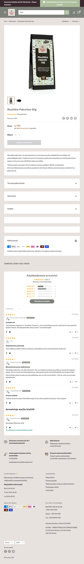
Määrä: (10, 135)
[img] (10, 315)
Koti (5, 21)
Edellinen (65, 21)
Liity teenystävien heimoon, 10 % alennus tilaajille (61, 3)
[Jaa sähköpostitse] (75, 118)
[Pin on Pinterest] (67, 118)
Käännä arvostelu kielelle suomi (20, 430)
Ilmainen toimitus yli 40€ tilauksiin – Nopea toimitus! (20, 3)
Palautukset (50, 477)
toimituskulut (25, 128)
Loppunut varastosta (24, 142)
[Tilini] (74, 12)
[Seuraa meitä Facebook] (5, 551)
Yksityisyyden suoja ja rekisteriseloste (60, 484)
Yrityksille (49, 490)
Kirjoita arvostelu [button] (42, 301)
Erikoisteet (12, 21)
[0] (78, 12)
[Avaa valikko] (5, 12)
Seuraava (75, 21)
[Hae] (66, 12)
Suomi (7, 542)
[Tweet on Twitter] (71, 118)
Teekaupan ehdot (52, 487)
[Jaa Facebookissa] (63, 118)
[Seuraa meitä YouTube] (13, 551)
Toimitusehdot (51, 481)
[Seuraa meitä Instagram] (9, 551)
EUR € (18, 542)
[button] (12, 114)
